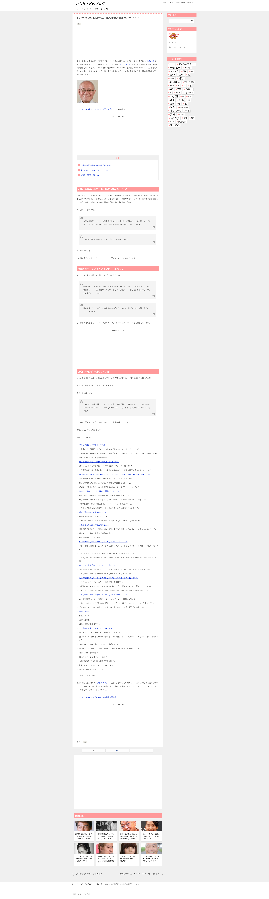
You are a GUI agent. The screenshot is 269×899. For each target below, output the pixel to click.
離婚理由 (182, 122)
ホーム (76, 9)
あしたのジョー (126, 64)
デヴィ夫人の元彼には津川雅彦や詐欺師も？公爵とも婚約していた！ (83, 858)
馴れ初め (175, 125)
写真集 (172, 78)
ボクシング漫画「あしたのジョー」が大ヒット (97, 565)
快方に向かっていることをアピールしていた (96, 170)
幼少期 (174, 96)
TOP (83, 884)
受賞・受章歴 (189, 82)
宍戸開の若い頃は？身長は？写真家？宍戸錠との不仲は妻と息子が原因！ (83, 836)
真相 (172, 114)
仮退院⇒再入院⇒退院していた (91, 175)
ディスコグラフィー (187, 64)
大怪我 (172, 85)
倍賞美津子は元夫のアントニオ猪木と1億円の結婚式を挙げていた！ (106, 836)
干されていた (188, 93)
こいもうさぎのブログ (89, 3)
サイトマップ (86, 9)
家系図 (178, 93)
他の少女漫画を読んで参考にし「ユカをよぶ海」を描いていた (103, 542)
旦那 (181, 100)
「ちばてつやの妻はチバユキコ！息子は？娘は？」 (96, 109)
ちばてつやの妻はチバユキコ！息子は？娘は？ (88, 874)
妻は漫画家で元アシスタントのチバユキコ (95, 628)
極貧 (189, 100)
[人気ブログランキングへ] (174, 37)
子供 (179, 89)
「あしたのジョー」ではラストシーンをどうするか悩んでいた (103, 595)
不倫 (185, 71)
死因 (172, 104)
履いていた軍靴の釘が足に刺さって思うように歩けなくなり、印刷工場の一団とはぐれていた (115, 474)
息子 (172, 100)
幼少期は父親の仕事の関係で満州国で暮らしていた (99, 462)
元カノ (172, 75)
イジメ (172, 64)
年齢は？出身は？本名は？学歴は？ (93, 445)
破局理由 (181, 114)
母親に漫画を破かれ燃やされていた (93, 512)
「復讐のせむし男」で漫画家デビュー (94, 525)
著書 (185, 118)
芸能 (79, 24)
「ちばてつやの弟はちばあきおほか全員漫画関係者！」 (98, 697)
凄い (181, 78)
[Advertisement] (118, 41)
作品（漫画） (84, 611)
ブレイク (174, 71)
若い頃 (174, 118)
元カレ (181, 75)
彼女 (189, 96)
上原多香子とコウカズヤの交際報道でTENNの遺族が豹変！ (128, 858)
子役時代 (189, 89)
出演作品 (175, 82)
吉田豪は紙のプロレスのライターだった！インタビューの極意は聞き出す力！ (106, 859)
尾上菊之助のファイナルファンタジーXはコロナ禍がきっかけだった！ (140, 874)
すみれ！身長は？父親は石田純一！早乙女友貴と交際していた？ (151, 836)
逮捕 (192, 118)
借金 (192, 71)
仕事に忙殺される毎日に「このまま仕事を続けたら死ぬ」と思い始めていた (108, 578)
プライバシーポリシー (102, 9)
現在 (172, 107)
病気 (85, 742)
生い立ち (175, 110)
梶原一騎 (150, 61)
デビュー (175, 67)
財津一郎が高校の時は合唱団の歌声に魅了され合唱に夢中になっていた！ (128, 836)
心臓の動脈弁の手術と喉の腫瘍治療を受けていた (98, 165)
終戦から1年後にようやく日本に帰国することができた (100, 491)
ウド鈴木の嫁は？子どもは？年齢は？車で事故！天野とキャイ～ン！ (151, 858)
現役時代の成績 (183, 107)
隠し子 (172, 121)
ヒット (188, 68)
